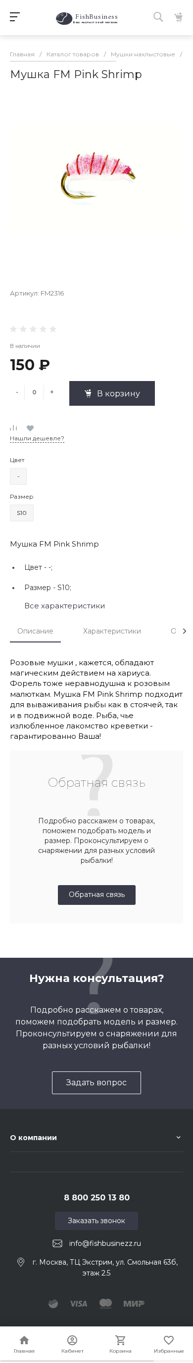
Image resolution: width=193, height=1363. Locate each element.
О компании (33, 1137)
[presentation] (185, 631)
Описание (35, 631)
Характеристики (112, 631)
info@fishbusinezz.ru (105, 1243)
